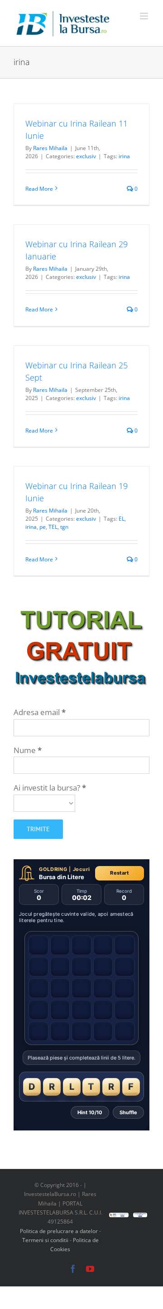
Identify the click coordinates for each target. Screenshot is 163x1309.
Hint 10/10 (89, 1112)
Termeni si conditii (46, 1240)
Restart (119, 873)
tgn (64, 527)
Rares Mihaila (50, 148)
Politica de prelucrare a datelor (59, 1231)
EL (122, 519)
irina (124, 156)
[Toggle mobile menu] (144, 16)
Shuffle (128, 1112)
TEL (53, 527)
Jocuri (81, 869)
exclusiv (86, 156)
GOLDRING (53, 869)
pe (42, 527)
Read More (39, 189)
